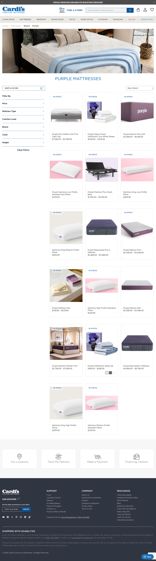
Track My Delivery (58, 461)
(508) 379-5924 (52, 538)
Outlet (131, 19)
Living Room (8, 19)
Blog (119, 503)
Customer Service (54, 498)
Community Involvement (91, 498)
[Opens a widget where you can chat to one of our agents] (147, 557)
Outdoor (103, 19)
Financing (118, 19)
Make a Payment (97, 461)
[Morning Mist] (106, 372)
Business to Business (125, 506)
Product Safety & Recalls (56, 512)
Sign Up (26, 509)
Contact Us (51, 509)
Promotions (147, 19)
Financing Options (136, 461)
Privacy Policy (87, 506)
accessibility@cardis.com (82, 538)
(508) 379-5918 (83, 517)
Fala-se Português (54, 506)
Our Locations (19, 461)
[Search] (130, 10)
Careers (85, 500)
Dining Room (57, 19)
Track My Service (123, 517)
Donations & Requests (90, 503)
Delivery (50, 500)
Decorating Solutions (125, 520)
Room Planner (122, 500)
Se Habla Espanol (53, 503)
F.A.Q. (49, 495)
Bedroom (41, 19)
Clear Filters (23, 150)
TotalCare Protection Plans (127, 498)
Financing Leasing (124, 495)
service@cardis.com (69, 517)
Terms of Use (87, 509)
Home (5, 25)
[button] (2, 2)
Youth (72, 19)
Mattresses (25, 19)
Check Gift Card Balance (126, 509)
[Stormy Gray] (110, 372)
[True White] (114, 372)
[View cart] (138, 10)
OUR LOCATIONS (9, 499)
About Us (85, 495)
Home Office (87, 19)
